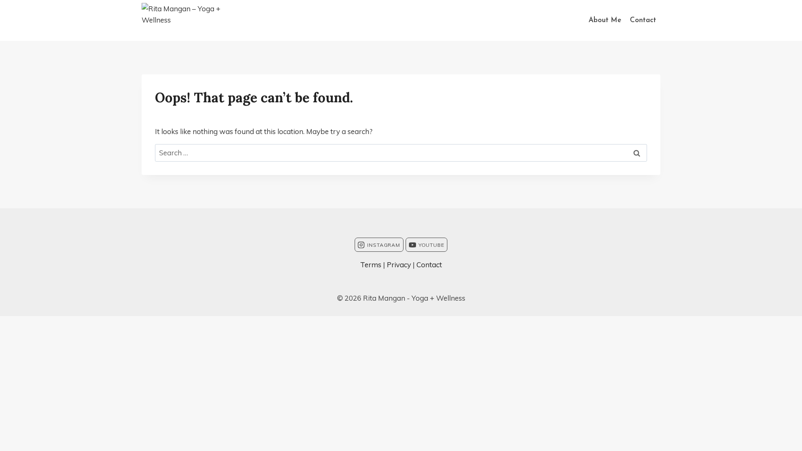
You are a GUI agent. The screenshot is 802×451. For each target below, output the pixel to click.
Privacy (399, 264)
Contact (643, 20)
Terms (370, 264)
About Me (605, 20)
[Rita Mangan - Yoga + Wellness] (194, 20)
